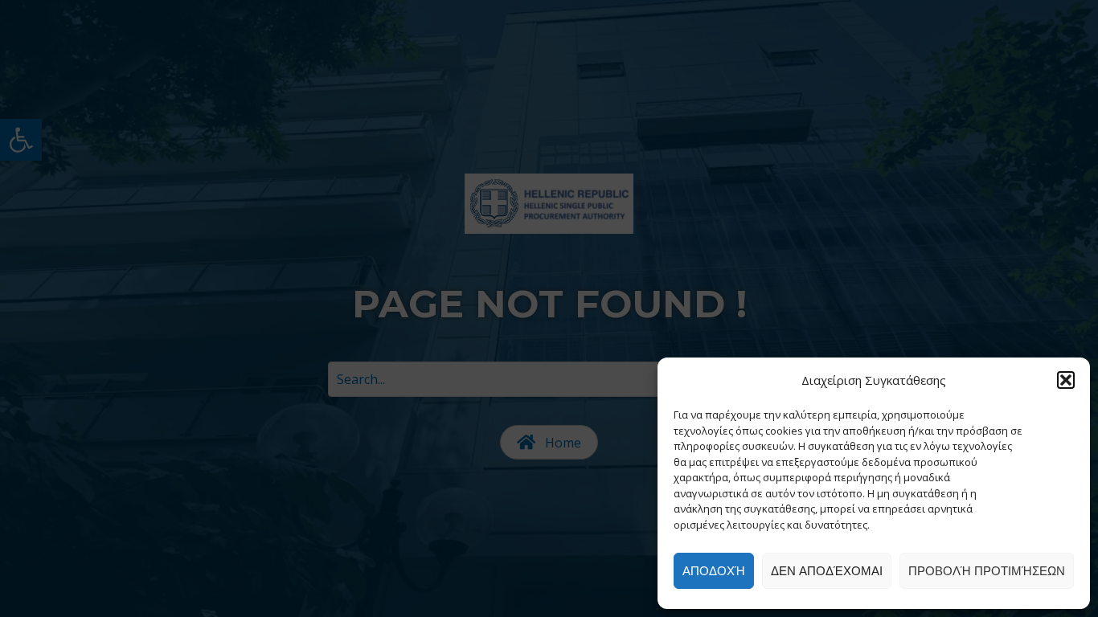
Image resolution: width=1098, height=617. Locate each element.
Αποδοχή (713, 570)
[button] (1066, 380)
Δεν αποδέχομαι (827, 570)
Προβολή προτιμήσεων (986, 570)
